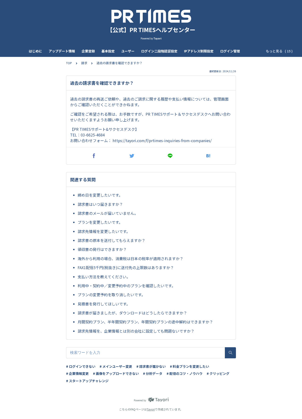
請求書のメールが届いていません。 (108, 213)
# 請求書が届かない (151, 366)
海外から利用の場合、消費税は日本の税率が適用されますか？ (130, 258)
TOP (69, 63)
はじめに (35, 51)
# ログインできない (80, 366)
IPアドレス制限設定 (199, 51)
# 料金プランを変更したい (189, 366)
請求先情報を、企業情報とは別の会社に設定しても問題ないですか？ (136, 331)
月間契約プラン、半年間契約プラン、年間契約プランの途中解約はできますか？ (145, 322)
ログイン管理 (230, 51)
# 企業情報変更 (77, 373)
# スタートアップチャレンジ (87, 380)
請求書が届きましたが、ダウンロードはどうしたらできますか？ (132, 313)
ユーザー (127, 51)
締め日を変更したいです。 (100, 195)
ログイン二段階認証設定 (159, 51)
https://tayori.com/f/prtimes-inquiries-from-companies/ (162, 140)
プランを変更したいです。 (100, 222)
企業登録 (88, 51)
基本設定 (108, 51)
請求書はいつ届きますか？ (100, 204)
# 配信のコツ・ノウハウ (184, 373)
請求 (84, 63)
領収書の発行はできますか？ (102, 249)
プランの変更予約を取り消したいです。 (111, 294)
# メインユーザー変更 (116, 366)
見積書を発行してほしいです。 (104, 304)
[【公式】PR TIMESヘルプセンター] (151, 16)
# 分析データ (152, 373)
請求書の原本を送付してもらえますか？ (111, 240)
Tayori (151, 409)
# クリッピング (218, 373)
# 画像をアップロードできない (116, 373)
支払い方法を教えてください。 (104, 276)
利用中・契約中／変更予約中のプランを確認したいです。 (126, 285)
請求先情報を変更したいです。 (104, 231)
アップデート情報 (62, 51)
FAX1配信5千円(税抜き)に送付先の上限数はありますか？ (126, 267)
